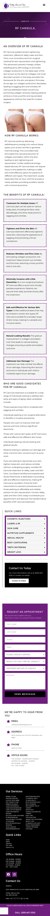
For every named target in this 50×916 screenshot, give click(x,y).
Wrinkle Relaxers (12, 804)
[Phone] (8, 744)
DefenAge (9, 825)
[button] (44, 5)
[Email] (8, 721)
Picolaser (29, 829)
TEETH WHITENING (16, 547)
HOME (8, 840)
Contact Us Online (19, 581)
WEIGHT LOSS (14, 552)
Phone (15, 745)
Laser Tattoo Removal (13, 810)
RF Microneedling (12, 817)
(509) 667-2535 (15, 893)
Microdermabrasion (13, 829)
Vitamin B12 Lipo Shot (33, 823)
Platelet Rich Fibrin (12, 800)
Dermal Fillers (11, 796)
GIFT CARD (9, 845)
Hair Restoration (12, 798)
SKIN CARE (12, 528)
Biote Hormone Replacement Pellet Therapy (32, 806)
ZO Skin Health (31, 800)
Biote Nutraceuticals (13, 823)
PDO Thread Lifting (12, 802)
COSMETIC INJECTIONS (18, 519)
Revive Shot (30, 810)
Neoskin (8, 813)
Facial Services (11, 827)
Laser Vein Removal (12, 812)
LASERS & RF (13, 524)
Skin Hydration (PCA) (33, 796)
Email (14, 721)
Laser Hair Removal (12, 806)
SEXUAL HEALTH (15, 538)
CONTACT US (10, 847)
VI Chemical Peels (32, 798)
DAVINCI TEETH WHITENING (34, 819)
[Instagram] (14, 874)
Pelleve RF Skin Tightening (15, 815)
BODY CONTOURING (17, 543)
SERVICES (9, 843)
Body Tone (29, 815)
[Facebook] (8, 874)
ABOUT (8, 841)
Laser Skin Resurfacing (14, 808)
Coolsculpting (31, 817)
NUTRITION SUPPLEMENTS (20, 533)
